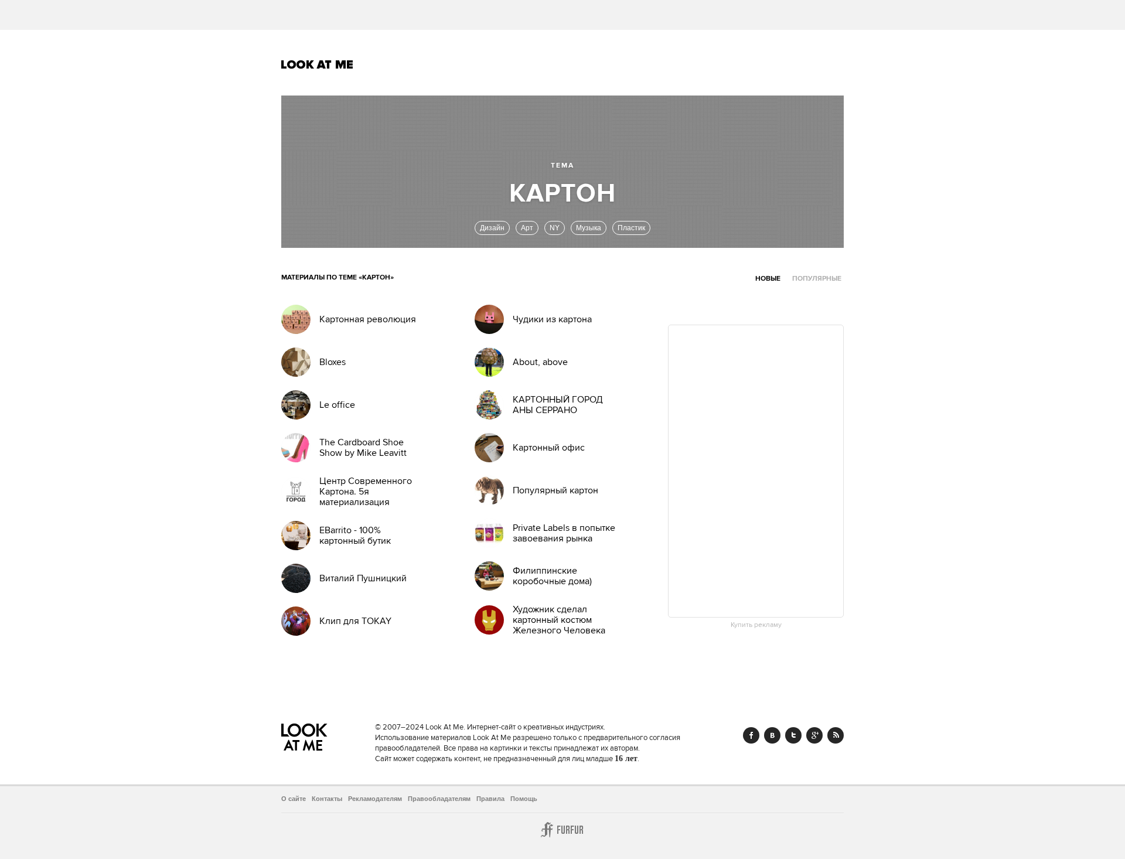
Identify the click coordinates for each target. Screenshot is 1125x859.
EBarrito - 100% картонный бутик (355, 535)
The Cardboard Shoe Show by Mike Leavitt (363, 447)
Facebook (751, 735)
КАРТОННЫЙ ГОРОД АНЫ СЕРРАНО (558, 404)
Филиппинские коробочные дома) (552, 576)
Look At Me (317, 64)
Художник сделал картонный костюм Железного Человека (559, 620)
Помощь (523, 798)
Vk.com (772, 735)
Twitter (793, 735)
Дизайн (492, 228)
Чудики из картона (552, 319)
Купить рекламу (756, 625)
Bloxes (332, 362)
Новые (767, 278)
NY (555, 228)
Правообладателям (439, 798)
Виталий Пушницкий (363, 578)
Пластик (631, 228)
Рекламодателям (375, 798)
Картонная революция (367, 319)
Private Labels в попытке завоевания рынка (564, 533)
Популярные (816, 278)
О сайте (293, 798)
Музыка (588, 228)
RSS (835, 735)
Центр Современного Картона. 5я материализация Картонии (365, 497)
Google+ (814, 735)
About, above (540, 362)
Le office (337, 405)
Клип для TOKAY (355, 621)
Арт (527, 228)
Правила (490, 798)
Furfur (562, 829)
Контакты (327, 798)
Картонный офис (549, 447)
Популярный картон (555, 490)
